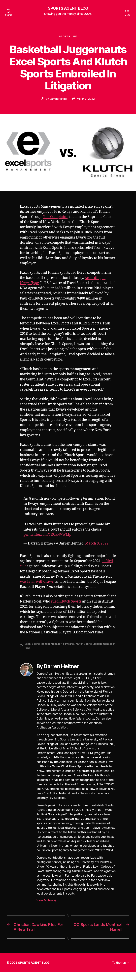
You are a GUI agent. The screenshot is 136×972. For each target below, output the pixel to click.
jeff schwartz (66, 643)
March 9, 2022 (86, 98)
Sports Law (68, 36)
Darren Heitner (58, 98)
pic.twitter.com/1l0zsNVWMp (47, 534)
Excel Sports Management (41, 643)
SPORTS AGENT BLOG (68, 8)
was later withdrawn (37, 581)
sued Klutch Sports (66, 601)
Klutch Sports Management (92, 643)
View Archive (46, 900)
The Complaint (55, 217)
